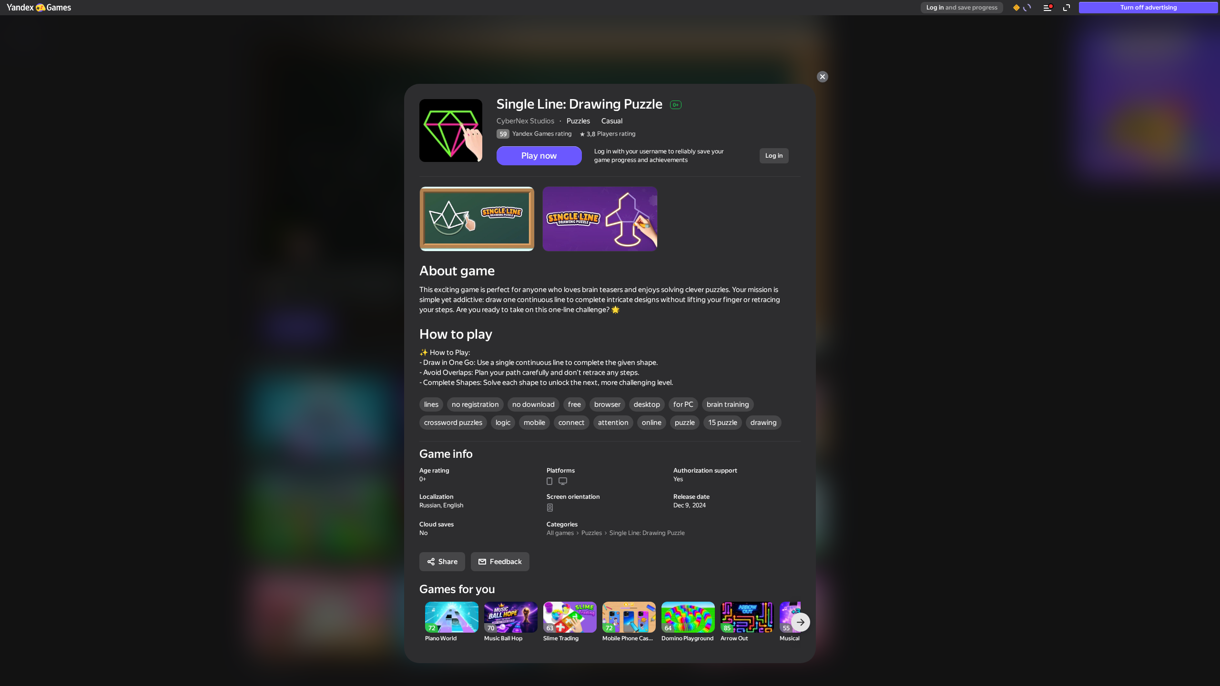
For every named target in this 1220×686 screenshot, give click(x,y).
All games (560, 532)
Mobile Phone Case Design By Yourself (629, 639)
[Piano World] (451, 617)
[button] (38, 7)
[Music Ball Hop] (511, 617)
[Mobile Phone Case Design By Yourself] (629, 617)
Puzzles (591, 532)
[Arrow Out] (747, 617)
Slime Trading (561, 639)
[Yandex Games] (38, 7)
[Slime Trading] (570, 617)
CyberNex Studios (525, 121)
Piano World (441, 639)
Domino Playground (687, 639)
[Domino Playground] (688, 617)
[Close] (822, 76)
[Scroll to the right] (800, 622)
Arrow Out (734, 639)
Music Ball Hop (503, 639)
